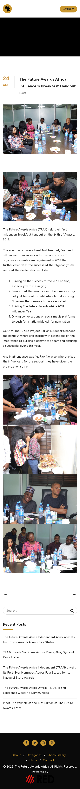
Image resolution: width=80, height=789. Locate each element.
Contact (48, 760)
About (16, 755)
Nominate (68, 9)
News (22, 92)
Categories (34, 755)
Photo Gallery (56, 755)
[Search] (72, 611)
